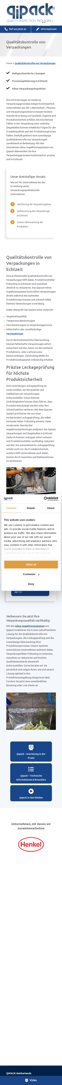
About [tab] (50, 508)
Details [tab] (31, 508)
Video (33, 1080)
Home (9, 63)
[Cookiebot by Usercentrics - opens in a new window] (44, 499)
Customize (29, 574)
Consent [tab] (11, 508)
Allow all (31, 564)
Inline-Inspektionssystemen (30, 626)
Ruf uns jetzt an (17, 29)
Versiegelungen (14, 333)
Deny (31, 584)
